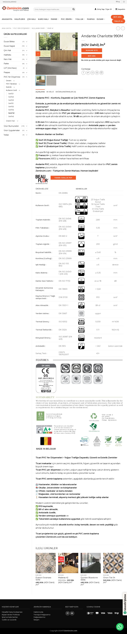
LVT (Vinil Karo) (10, 68)
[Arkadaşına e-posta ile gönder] (92, 73)
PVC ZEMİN (66, 19)
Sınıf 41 (50, 28)
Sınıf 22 (11, 97)
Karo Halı (7, 59)
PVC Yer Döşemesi (22, 28)
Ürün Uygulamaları (12, 130)
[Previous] (36, 571)
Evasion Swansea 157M (43, 579)
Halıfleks (7, 55)
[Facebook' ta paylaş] (83, 73)
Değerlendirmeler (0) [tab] (66, 92)
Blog (118, 1)
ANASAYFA (7, 19)
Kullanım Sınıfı (38, 28)
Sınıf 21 (10, 94)
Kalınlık (9, 87)
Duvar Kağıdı (9, 46)
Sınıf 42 (11, 116)
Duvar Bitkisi (9, 41)
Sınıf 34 (11, 110)
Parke (6, 63)
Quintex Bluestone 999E (89, 579)
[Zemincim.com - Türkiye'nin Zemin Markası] (16, 9)
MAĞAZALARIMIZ (9, 2)
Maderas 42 (63, 578)
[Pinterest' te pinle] (97, 73)
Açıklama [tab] (40, 92)
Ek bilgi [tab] (50, 92)
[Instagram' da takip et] (124, 2)
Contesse (85, 69)
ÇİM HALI (31, 19)
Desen (8, 81)
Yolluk (79, 19)
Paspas (91, 19)
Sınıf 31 (10, 103)
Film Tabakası (11, 84)
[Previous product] (123, 28)
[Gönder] (73, 9)
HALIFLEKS (20, 19)
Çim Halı (7, 50)
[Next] (123, 571)
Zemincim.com (54, 537)
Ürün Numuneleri (11, 126)
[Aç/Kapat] (26, 41)
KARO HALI (43, 19)
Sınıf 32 (11, 107)
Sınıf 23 (11, 100)
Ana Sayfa (6, 28)
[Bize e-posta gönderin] (72, 613)
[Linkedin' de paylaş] (101, 73)
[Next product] (118, 28)
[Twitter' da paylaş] (88, 73)
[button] (75, 53)
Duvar (100, 19)
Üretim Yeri (10, 121)
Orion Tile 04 (109, 578)
